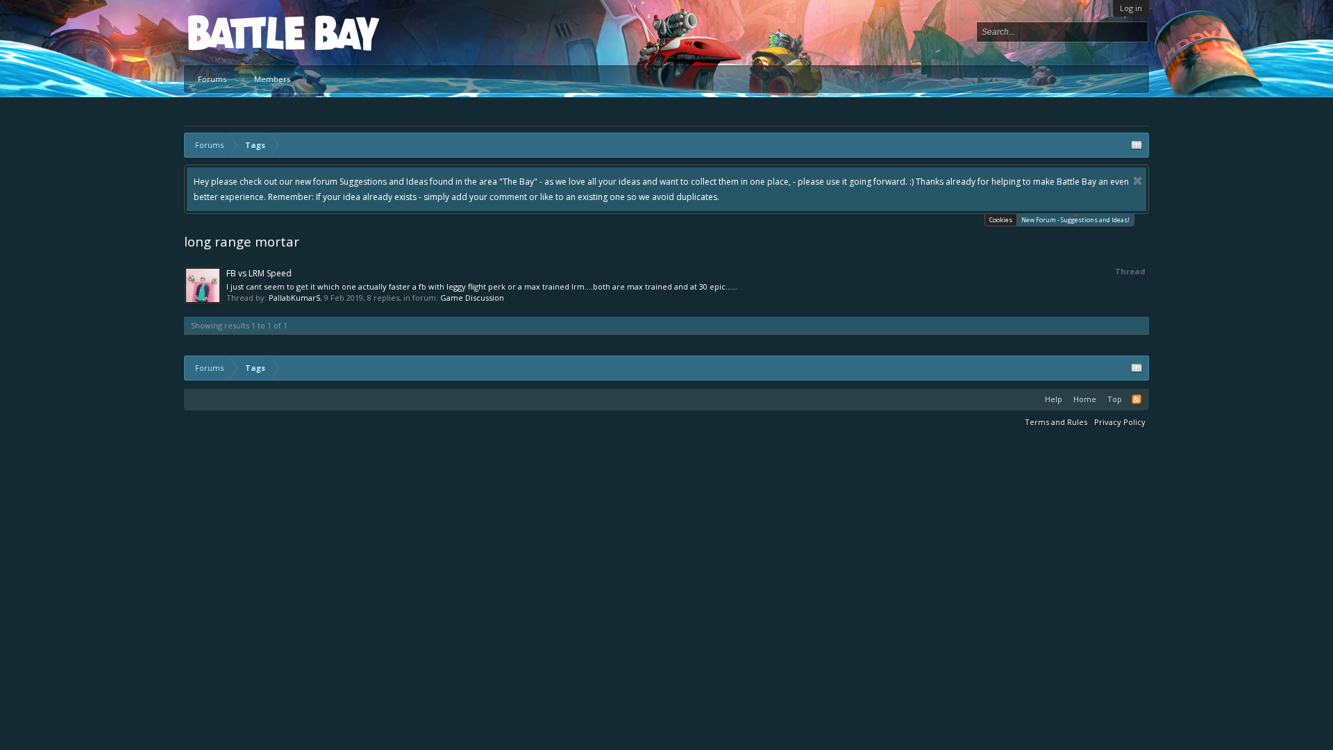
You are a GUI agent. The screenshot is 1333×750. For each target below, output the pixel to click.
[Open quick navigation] (1136, 145)
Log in (1131, 8)
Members (272, 79)
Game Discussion (472, 297)
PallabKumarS (294, 297)
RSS (1136, 399)
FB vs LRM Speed (259, 273)
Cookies (1000, 219)
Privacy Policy (1120, 422)
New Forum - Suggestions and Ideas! (1075, 219)
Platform (239, 32)
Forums (212, 79)
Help (1053, 399)
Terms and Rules (1056, 422)
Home (1084, 399)
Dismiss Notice (1137, 181)
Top (1114, 399)
